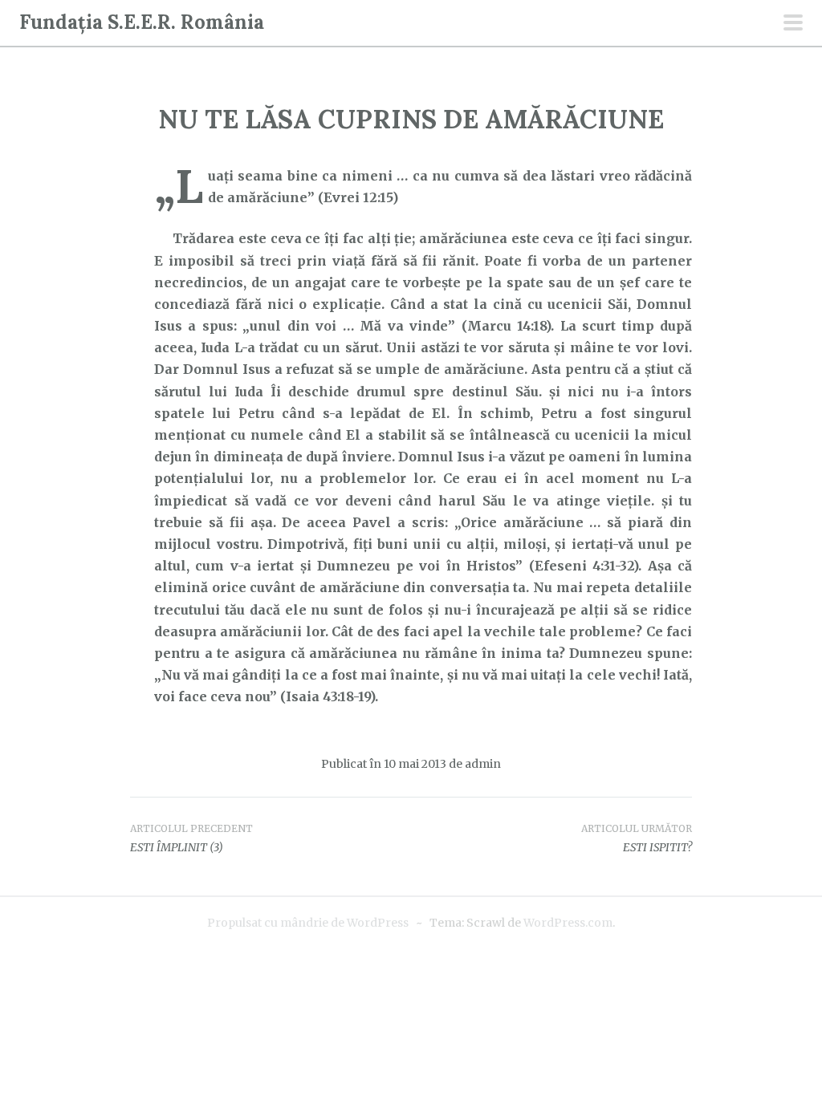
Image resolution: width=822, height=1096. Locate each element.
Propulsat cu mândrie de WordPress (308, 922)
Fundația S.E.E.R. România (141, 22)
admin (483, 764)
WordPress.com (567, 922)
